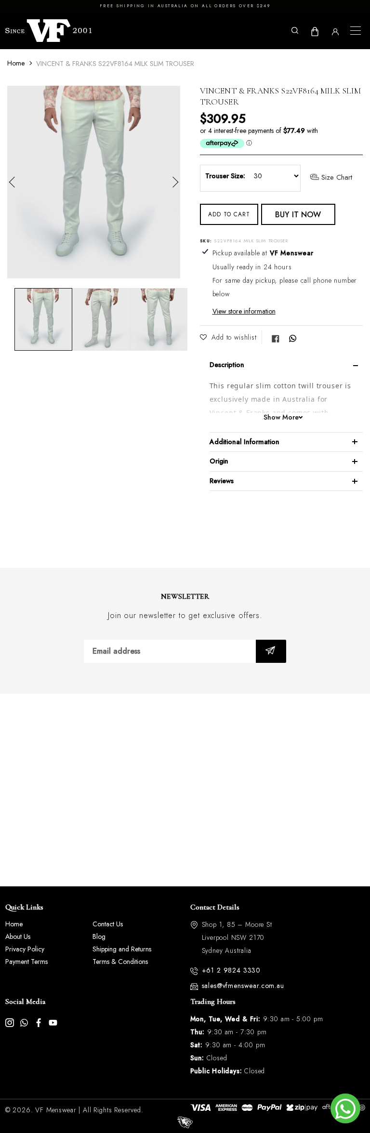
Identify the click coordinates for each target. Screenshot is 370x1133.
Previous (14, 182)
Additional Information (244, 442)
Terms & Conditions (120, 961)
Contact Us (107, 924)
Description (227, 364)
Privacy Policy (24, 949)
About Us (17, 936)
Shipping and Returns (121, 949)
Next (173, 182)
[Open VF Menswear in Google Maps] (185, 790)
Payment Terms (26, 961)
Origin (219, 461)
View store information (244, 311)
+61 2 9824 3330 (231, 970)
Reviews (222, 481)
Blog (99, 936)
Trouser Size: (225, 176)
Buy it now (298, 214)
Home (16, 63)
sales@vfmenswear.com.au (243, 985)
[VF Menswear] (48, 30)
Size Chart (335, 177)
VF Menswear (55, 1110)
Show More (281, 417)
